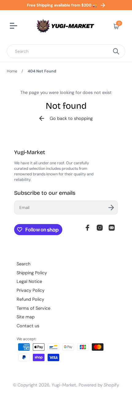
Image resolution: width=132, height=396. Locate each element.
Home (12, 71)
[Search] (116, 51)
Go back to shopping (71, 118)
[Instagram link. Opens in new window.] (100, 228)
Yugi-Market (64, 385)
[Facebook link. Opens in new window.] (87, 228)
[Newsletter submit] (111, 207)
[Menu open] (14, 26)
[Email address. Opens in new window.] (112, 228)
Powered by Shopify (99, 385)
